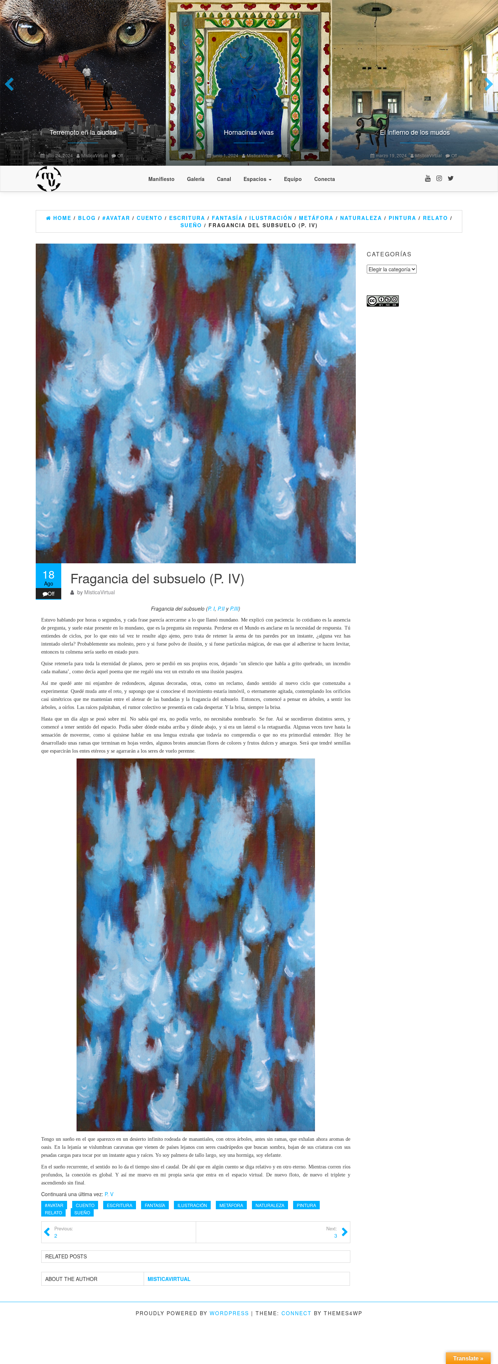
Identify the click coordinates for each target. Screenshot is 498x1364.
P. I (211, 608)
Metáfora (231, 1205)
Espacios (256, 178)
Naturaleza (270, 1205)
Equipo (293, 178)
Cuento (85, 1205)
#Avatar (54, 1205)
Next (487, 85)
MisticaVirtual (25, 155)
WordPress (229, 1313)
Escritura (119, 1205)
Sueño (82, 1212)
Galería (196, 178)
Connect (296, 1313)
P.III (234, 608)
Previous (11, 85)
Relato (53, 1212)
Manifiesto (161, 178)
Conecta (324, 178)
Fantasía (155, 1205)
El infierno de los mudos (181, 132)
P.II (221, 608)
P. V (109, 1194)
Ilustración (192, 1205)
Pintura (306, 1205)
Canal (224, 178)
